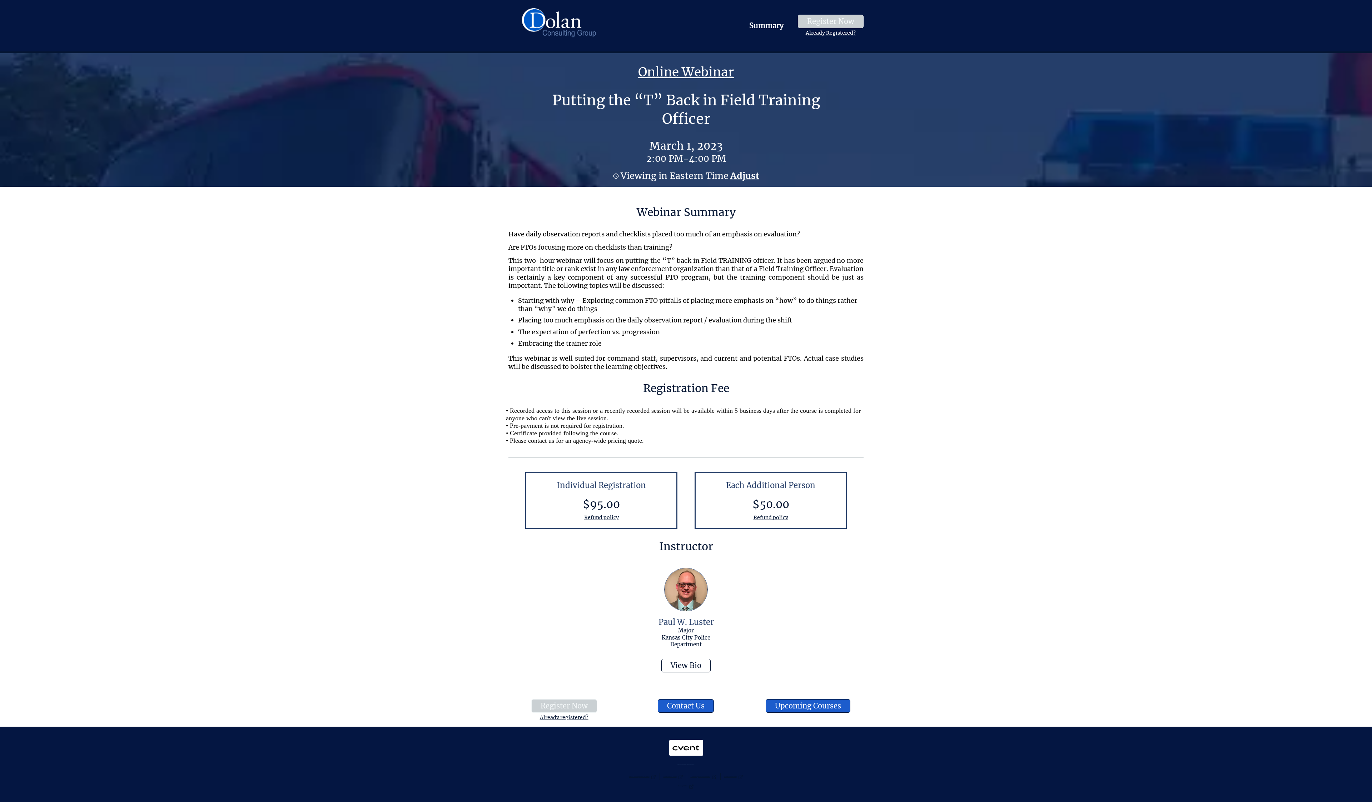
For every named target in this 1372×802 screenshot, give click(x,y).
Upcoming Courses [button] (808, 705)
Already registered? (564, 717)
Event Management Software (639, 776)
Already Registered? (831, 33)
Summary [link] (766, 25)
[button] (744, 175)
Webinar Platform (730, 776)
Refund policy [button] (601, 517)
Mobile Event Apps (670, 776)
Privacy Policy (682, 786)
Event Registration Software (700, 776)
